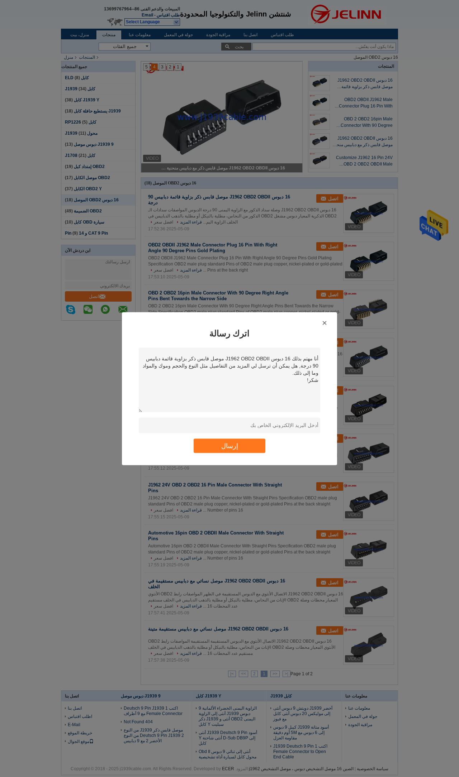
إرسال (229, 445)
